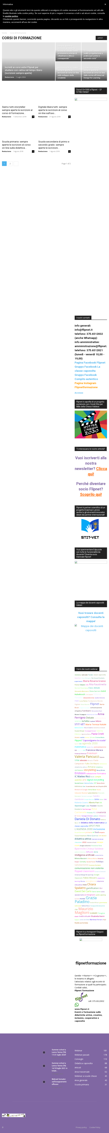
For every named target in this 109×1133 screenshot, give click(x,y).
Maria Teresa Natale (95, 724)
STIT (95, 783)
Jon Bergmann (89, 895)
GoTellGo (86, 721)
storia (96, 852)
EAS (76, 750)
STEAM (85, 885)
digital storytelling (95, 779)
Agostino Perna (86, 734)
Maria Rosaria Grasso (94, 681)
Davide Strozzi (79, 783)
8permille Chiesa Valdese (89, 848)
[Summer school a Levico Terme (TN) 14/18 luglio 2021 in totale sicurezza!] (44, 1066)
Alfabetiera (102, 816)
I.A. (101, 802)
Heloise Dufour (89, 783)
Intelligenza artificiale (85, 855)
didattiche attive (81, 767)
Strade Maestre (89, 799)
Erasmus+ (92, 753)
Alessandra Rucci (96, 711)
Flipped (78, 740)
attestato (83, 760)
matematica (80, 746)
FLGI (104, 920)
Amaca (92, 766)
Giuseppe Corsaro (90, 731)
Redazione (9, 77)
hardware (86, 710)
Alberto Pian (94, 802)
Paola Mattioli (85, 704)
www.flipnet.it (82, 1009)
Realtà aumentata (81, 923)
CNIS (105, 799)
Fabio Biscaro (90, 877)
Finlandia (90, 813)
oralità (82, 737)
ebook (76, 916)
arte (84, 779)
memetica (78, 675)
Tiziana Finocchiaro (81, 836)
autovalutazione (100, 747)
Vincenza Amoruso (80, 753)
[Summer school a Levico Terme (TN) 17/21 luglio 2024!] (44, 1052)
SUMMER (93, 913)
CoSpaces (82, 685)
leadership (90, 747)
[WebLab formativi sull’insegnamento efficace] (44, 1082)
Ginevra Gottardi (100, 871)
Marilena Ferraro (96, 919)
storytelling (90, 769)
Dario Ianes (96, 891)
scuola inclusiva (100, 698)
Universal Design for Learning (84, 875)
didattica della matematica (92, 822)
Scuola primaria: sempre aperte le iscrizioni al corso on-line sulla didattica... (16, 144)
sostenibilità (99, 855)
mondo (82, 899)
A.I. (94, 812)
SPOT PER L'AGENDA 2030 (87, 827)
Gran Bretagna (86, 678)
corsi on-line (84, 919)
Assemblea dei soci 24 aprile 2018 (96, 786)
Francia (77, 685)
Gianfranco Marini (100, 718)
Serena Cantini (79, 728)
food (97, 832)
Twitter (78, 816)
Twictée (90, 675)
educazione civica (88, 698)
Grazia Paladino (86, 899)
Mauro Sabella (88, 728)
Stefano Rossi (86, 906)
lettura (98, 721)
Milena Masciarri (81, 858)
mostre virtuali (92, 842)
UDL (87, 685)
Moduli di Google (81, 789)
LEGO (84, 842)
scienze (78, 721)
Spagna (77, 920)
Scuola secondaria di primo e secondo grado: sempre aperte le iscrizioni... (53, 144)
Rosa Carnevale (86, 810)
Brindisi (90, 760)
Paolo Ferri (78, 678)
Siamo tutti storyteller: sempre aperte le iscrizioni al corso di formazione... (17, 110)
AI (75, 816)
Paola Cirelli (97, 733)
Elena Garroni (95, 691)
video (87, 806)
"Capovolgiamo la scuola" (94, 740)
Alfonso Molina (92, 858)
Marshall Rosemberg (81, 688)
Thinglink (101, 913)
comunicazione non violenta (89, 868)
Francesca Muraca (94, 750)
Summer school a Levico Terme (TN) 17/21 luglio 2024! (59, 1052)
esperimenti (78, 681)
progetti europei (84, 708)
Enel (84, 786)
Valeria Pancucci (87, 756)
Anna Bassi (92, 789)
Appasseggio (80, 805)
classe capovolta (99, 675)
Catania (102, 757)
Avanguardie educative (97, 906)
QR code (92, 737)
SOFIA (96, 799)
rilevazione (78, 842)
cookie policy (11, 16)
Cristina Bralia (99, 737)
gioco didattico (93, 793)
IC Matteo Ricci (82, 776)
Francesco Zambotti (95, 865)
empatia (102, 832)
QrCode (77, 899)
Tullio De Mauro (92, 763)
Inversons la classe (97, 839)
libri (100, 888)
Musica (82, 881)
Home (4, 33)
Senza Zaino (100, 783)
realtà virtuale (84, 916)
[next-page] (16, 163)
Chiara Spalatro (85, 886)
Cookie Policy (94, 1127)
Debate (90, 717)
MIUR (92, 777)
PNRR (77, 701)
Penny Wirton (101, 770)
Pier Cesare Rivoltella (97, 678)
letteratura (103, 764)
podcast (95, 816)
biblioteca (78, 786)
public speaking (101, 895)
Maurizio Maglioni (84, 910)
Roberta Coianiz (81, 802)
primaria (88, 832)
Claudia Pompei (79, 731)
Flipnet (94, 704)
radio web (84, 675)
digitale (79, 750)
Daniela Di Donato (87, 819)
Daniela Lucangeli (87, 796)
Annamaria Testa (96, 846)
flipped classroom (84, 871)
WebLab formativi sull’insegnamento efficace (59, 1081)
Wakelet (77, 737)
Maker (101, 799)
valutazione (81, 864)
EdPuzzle (89, 852)
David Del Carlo (83, 891)
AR (79, 823)
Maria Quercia (92, 835)
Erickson (80, 773)
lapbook (92, 721)
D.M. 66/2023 (102, 836)
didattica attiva (83, 838)
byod (76, 744)
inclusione (99, 829)
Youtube (93, 806)
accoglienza (91, 881)
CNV (76, 909)
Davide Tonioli (90, 862)
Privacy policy (81, 1127)
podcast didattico (80, 852)
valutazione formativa (96, 773)
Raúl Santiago (87, 809)
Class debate (94, 688)
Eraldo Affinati (94, 902)
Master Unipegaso (80, 714)
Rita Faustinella (97, 684)
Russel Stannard (80, 832)
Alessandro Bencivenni (82, 691)
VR (93, 832)
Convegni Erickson (87, 816)
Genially (83, 862)
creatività (101, 812)
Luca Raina (83, 701)
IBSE (80, 744)
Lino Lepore (89, 694)
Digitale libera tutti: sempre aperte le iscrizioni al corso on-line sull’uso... (52, 110)
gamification (92, 888)
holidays (99, 861)
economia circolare (99, 728)
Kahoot (87, 737)
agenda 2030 (90, 743)
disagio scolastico (85, 846)
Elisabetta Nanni (97, 916)
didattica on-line (92, 714)
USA (84, 750)
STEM (77, 760)
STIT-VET (80, 724)
